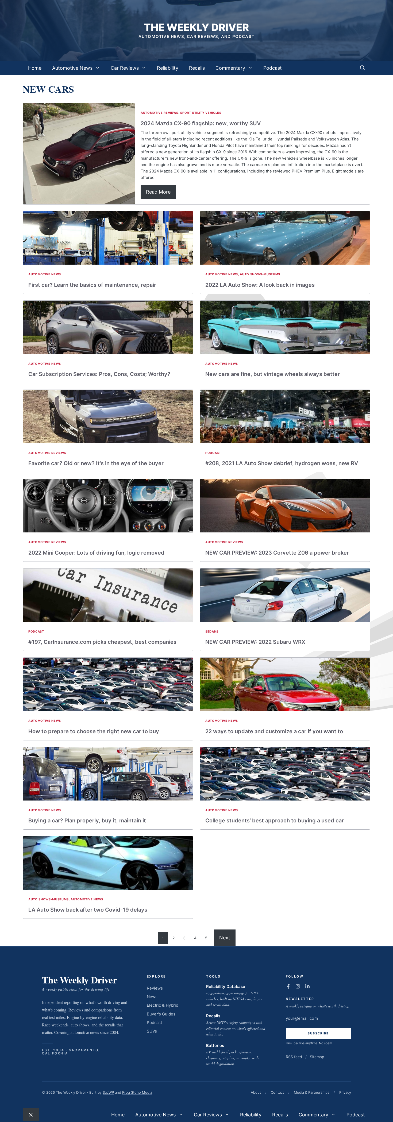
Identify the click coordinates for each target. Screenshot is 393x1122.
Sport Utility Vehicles (200, 113)
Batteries (215, 1045)
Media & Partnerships (311, 1092)
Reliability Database (225, 986)
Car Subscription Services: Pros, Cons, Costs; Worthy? (99, 374)
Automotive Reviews (159, 113)
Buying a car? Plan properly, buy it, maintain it (87, 820)
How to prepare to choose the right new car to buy (93, 731)
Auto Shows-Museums (260, 274)
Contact (277, 1092)
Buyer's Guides (161, 1014)
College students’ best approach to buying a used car (274, 820)
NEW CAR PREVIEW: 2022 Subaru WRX (255, 642)
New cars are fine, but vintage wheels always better (272, 374)
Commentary (230, 68)
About (256, 1092)
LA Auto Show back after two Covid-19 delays (87, 910)
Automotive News (72, 68)
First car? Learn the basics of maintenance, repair (92, 285)
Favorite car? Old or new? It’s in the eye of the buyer (96, 463)
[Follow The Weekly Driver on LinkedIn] (307, 986)
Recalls (197, 68)
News (152, 996)
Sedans (211, 631)
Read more (158, 192)
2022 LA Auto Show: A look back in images (260, 285)
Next (224, 937)
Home (34, 68)
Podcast (272, 68)
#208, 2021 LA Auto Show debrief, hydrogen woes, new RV (281, 463)
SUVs (152, 1031)
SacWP (108, 1092)
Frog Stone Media (137, 1092)
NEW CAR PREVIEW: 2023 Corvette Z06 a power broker (277, 553)
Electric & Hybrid (162, 1005)
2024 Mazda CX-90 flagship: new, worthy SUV (201, 123)
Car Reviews (125, 68)
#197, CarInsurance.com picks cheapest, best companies (102, 642)
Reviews (155, 988)
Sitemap (317, 1056)
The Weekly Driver (196, 27)
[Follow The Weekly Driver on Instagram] (297, 986)
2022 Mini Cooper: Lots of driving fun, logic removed (96, 553)
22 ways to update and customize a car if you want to (274, 731)
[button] (362, 68)
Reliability (167, 68)
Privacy (345, 1092)
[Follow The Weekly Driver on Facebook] (288, 986)
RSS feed (294, 1056)
